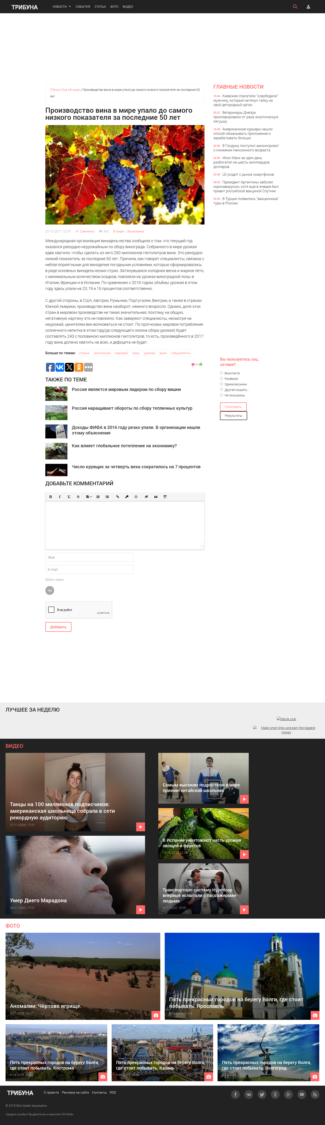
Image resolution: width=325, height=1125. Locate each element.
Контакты (99, 1092)
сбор (135, 353)
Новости (60, 6)
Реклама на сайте (75, 1092)
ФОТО (13, 925)
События (83, 6)
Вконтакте (232, 373)
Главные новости (238, 86)
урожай (149, 353)
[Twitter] (262, 1094)
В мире (118, 231)
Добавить (58, 626)
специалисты (181, 353)
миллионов (102, 353)
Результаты (233, 415)
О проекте (51, 1092)
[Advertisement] (162, 49)
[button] (50, 497)
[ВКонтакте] (248, 1094)
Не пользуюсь (234, 395)
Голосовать (233, 407)
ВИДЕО (14, 745)
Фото (114, 6)
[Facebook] (235, 1094)
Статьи (100, 6)
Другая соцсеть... (236, 390)
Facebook (231, 379)
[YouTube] (301, 1094)
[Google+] (288, 1094)
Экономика (135, 231)
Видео (128, 6)
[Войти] (308, 6)
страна (84, 353)
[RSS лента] (315, 1094)
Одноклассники (235, 384)
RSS (113, 1092)
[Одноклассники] (275, 1094)
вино (163, 353)
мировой (121, 353)
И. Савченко (85, 231)
